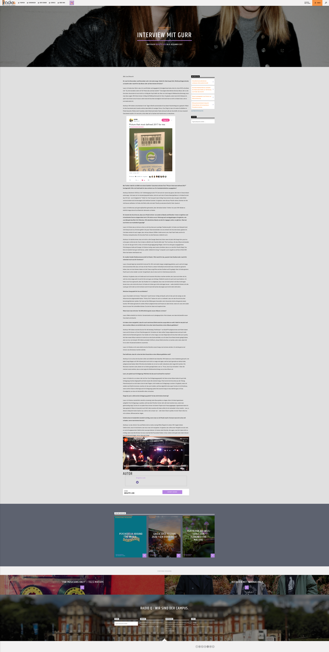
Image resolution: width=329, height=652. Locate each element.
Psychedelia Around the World (130, 535)
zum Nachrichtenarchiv (197, 110)
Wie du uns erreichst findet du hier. (149, 626)
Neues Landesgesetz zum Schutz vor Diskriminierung (201, 97)
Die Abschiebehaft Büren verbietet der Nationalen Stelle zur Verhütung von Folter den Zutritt (201, 89)
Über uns (62, 3)
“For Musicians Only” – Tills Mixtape (83, 582)
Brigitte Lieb (161, 44)
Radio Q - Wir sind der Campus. (164, 608)
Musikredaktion (120, 554)
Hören (319, 3)
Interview (162, 29)
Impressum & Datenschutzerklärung (202, 626)
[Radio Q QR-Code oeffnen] (72, 3)
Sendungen (32, 3)
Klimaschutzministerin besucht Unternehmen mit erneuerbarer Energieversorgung (200, 105)
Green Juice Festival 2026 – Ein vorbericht (164, 535)
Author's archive (172, 492)
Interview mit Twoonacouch (247, 582)
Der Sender (43, 3)
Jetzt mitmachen (170, 630)
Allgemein (152, 517)
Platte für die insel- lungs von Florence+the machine (199, 535)
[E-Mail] (137, 482)
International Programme (123, 517)
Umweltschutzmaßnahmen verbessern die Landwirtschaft (200, 82)
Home (194, 622)
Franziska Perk (153, 554)
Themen (22, 3)
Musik (168, 29)
